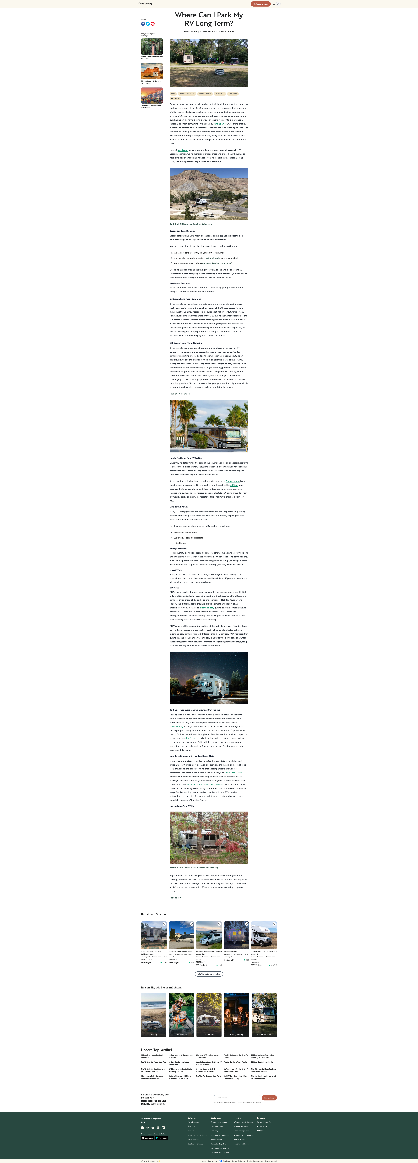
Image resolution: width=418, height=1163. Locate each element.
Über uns (191, 1126)
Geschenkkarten (217, 1126)
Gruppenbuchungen (219, 1122)
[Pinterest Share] (153, 24)
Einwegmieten (216, 1139)
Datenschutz (212, 1161)
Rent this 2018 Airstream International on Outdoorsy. (194, 867)
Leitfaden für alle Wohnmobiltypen (225, 1152)
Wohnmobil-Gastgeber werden (246, 1122)
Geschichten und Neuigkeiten (200, 1135)
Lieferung (214, 1130)
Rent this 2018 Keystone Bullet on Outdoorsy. (191, 223)
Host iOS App (239, 1139)
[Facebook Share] (143, 24)
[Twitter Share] (148, 24)
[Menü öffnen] (276, 4)
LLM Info (260, 1130)
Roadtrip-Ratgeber (218, 1144)
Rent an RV (175, 897)
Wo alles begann (194, 1122)
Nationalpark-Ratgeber (220, 1135)
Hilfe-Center (262, 1126)
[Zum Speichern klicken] (164, 924)
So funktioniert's (264, 1122)
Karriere (191, 1130)
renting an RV (220, 123)
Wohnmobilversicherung (244, 1135)
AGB (204, 1161)
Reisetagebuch (194, 1139)
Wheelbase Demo (241, 1126)
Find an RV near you (180, 393)
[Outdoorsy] (145, 3)
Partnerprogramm (241, 1130)
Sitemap (242, 1161)
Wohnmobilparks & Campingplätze (225, 1148)
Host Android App (241, 1144)
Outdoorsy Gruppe (195, 1144)
